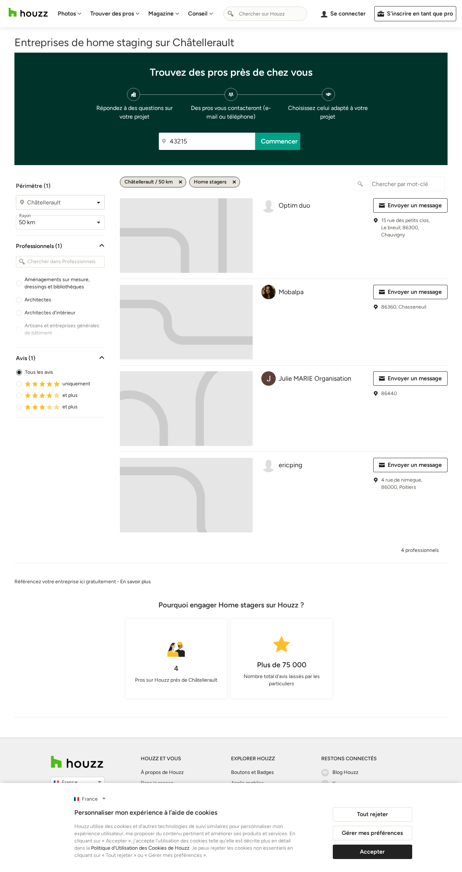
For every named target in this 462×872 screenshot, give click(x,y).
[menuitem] (69, 13)
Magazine (161, 13)
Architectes (38, 300)
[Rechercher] (230, 13)
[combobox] (265, 13)
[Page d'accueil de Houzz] (77, 762)
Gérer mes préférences (372, 832)
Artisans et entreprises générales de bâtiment (62, 329)
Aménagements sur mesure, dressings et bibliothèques (57, 283)
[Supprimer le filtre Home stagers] (234, 182)
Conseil (198, 13)
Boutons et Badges (252, 772)
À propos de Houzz (162, 772)
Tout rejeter (372, 814)
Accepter (372, 851)
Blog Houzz (345, 772)
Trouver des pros (112, 13)
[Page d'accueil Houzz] (28, 12)
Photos (67, 13)
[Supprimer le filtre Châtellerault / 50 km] (180, 182)
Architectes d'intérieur (50, 313)
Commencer (279, 141)
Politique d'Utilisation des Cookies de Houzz (140, 848)
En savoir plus (135, 582)
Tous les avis (39, 372)
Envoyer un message (415, 205)
